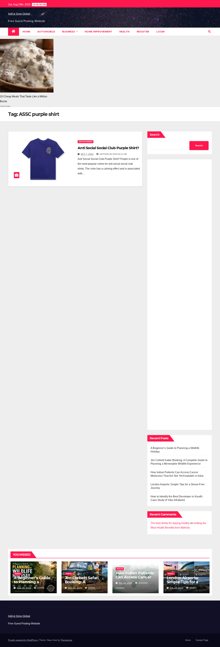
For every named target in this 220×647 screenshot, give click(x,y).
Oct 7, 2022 (87, 154)
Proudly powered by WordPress (23, 640)
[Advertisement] (180, 293)
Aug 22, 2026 (75, 588)
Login (160, 31)
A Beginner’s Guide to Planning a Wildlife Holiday (32, 581)
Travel (18, 574)
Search (154, 134)
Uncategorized (85, 142)
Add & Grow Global (19, 13)
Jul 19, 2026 (176, 588)
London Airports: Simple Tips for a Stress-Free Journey (185, 581)
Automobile (46, 31)
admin (40, 588)
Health (124, 31)
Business (69, 31)
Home (26, 31)
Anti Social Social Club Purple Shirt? (108, 148)
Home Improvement (98, 31)
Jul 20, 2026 (125, 583)
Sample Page (202, 640)
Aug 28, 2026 (24, 588)
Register (143, 31)
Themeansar (66, 640)
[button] (209, 31)
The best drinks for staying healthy (170, 523)
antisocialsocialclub (113, 154)
